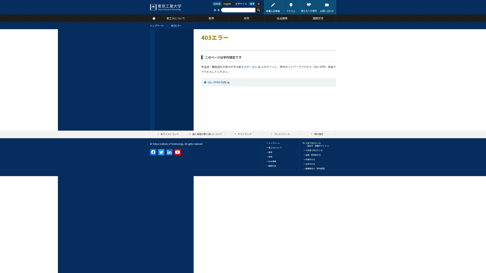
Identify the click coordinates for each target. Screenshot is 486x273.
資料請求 (318, 134)
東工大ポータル (247, 67)
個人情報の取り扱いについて (207, 134)
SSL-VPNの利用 (217, 82)
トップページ (157, 25)
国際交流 (272, 165)
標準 (252, 3)
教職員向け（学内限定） (315, 168)
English (227, 3)
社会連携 (272, 161)
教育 (270, 152)
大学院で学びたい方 (314, 150)
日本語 (217, 3)
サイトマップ (244, 134)
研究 (270, 156)
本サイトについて (170, 134)
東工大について (275, 147)
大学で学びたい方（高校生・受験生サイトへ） (317, 144)
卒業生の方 (310, 159)
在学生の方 (310, 163)
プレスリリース (282, 134)
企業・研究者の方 (313, 154)
